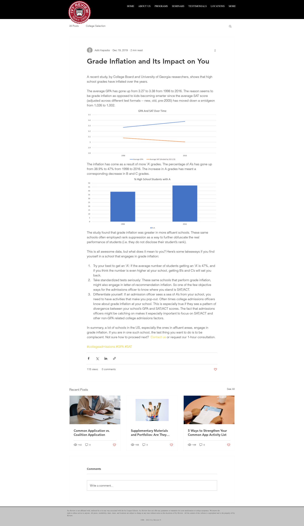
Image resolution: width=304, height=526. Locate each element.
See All (231, 389)
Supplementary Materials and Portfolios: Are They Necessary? (149, 433)
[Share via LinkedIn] (105, 358)
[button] (230, 26)
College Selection (96, 25)
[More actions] (215, 50)
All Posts (74, 25)
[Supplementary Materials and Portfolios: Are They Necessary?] (152, 410)
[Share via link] (114, 358)
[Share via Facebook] (88, 358)
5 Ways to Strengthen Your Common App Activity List (207, 433)
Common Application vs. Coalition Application (92, 433)
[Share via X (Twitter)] (97, 358)
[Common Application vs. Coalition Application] (94, 410)
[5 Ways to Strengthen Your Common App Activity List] (209, 410)
